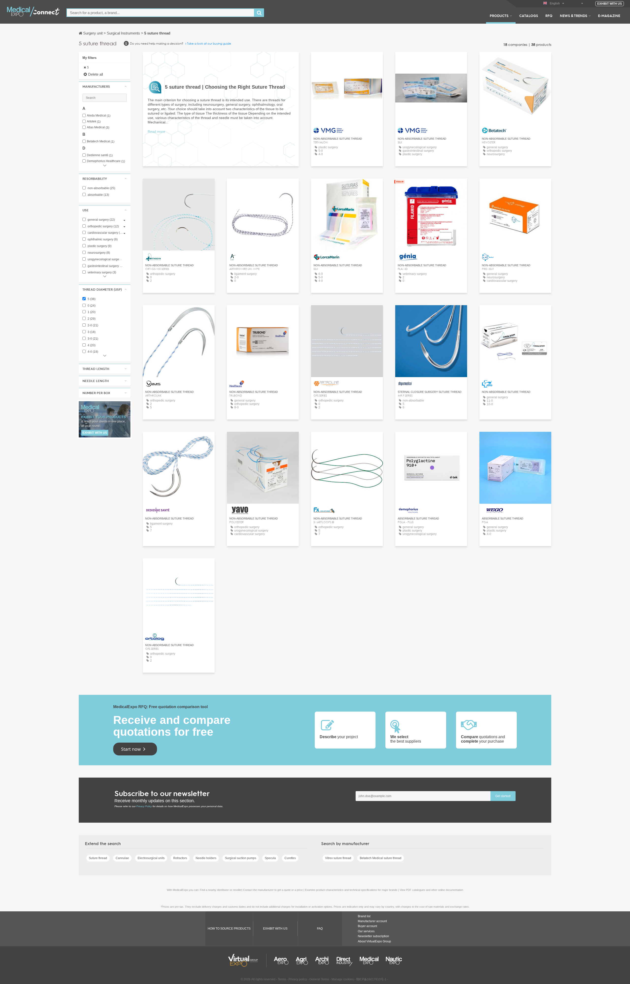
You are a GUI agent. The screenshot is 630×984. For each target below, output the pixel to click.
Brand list (364, 916)
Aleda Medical (98, 115)
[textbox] (160, 12)
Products (499, 15)
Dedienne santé (100, 155)
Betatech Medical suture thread (380, 858)
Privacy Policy (144, 806)
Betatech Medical (100, 141)
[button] (104, 86)
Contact (431, 186)
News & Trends (573, 15)
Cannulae (122, 858)
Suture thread (98, 858)
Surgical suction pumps (240, 858)
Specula (270, 858)
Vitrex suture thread (338, 858)
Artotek (94, 121)
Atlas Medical (98, 127)
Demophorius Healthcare (106, 161)
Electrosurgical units (151, 858)
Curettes (290, 858)
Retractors (180, 858)
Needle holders (206, 858)
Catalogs (528, 15)
